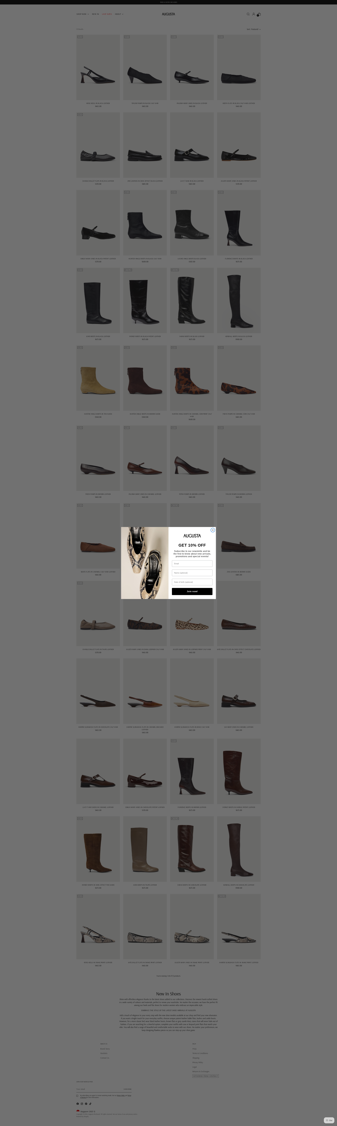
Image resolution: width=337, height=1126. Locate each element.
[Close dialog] (213, 530)
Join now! (192, 591)
